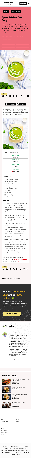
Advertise (17, 421)
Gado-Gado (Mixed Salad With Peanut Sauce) (19, 395)
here (18, 261)
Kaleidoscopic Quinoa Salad (18, 387)
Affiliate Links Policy (5, 432)
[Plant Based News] (2, 3)
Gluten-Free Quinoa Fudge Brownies (18, 403)
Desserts (4, 406)
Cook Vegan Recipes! (11, 313)
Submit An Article (4, 421)
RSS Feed (3, 434)
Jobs (2, 419)
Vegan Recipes (16, 11)
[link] (8, 4)
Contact (3, 417)
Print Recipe (22, 104)
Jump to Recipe (11, 104)
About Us (17, 417)
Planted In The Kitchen (9, 37)
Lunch (4, 383)
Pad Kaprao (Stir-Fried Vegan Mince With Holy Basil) (20, 380)
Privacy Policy (4, 430)
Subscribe (23, 3)
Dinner (6, 11)
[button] (3, 152)
